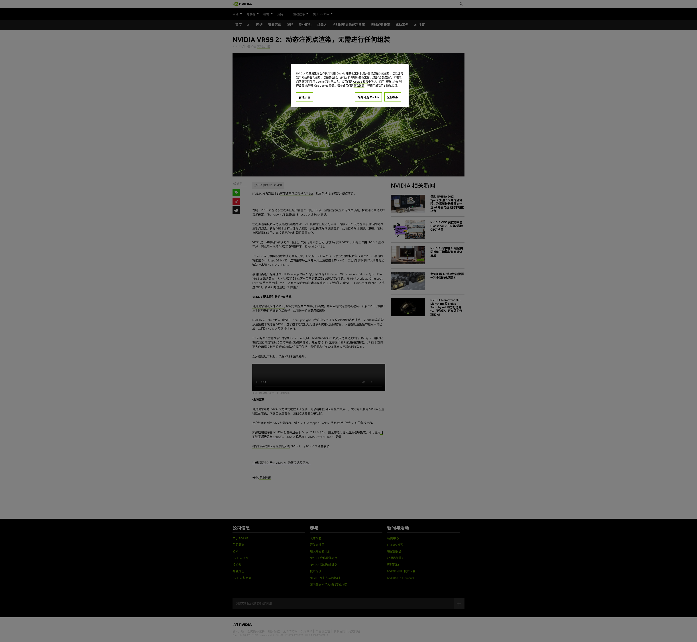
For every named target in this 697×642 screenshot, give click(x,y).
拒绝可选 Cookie (368, 97)
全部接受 (393, 97)
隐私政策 (359, 85)
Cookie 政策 (360, 81)
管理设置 (304, 97)
